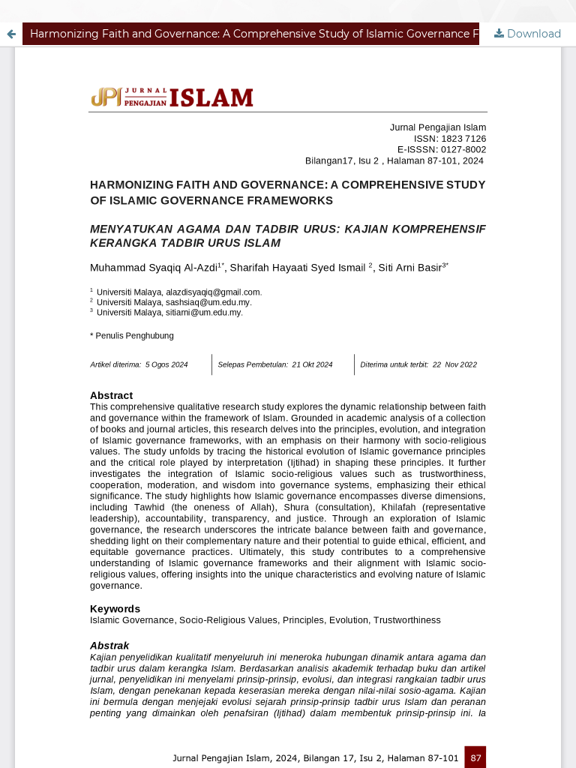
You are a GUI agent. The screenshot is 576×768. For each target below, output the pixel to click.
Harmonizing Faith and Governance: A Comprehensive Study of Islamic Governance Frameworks (284, 33)
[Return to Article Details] (11, 33)
